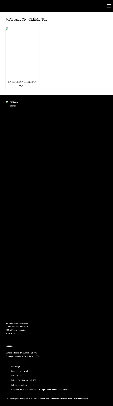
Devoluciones (16, 376)
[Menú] (109, 6)
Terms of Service (75, 399)
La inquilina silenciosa (22, 82)
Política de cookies (19, 385)
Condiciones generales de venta (24, 371)
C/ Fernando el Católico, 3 (17, 326)
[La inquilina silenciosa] (22, 29)
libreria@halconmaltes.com (17, 323)
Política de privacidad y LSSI (23, 380)
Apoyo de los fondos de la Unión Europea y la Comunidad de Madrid (40, 389)
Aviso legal (15, 366)
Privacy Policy (57, 399)
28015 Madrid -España (15, 330)
